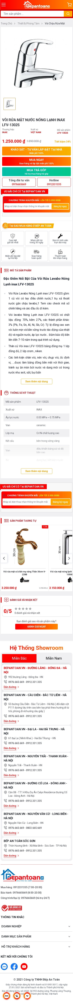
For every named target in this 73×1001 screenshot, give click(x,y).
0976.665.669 (16, 682)
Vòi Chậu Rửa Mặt (55, 23)
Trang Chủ (7, 23)
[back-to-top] (67, 979)
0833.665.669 (34, 827)
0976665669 (20, 892)
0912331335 (20, 887)
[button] (4, 558)
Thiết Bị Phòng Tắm (29, 23)
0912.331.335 (34, 682)
